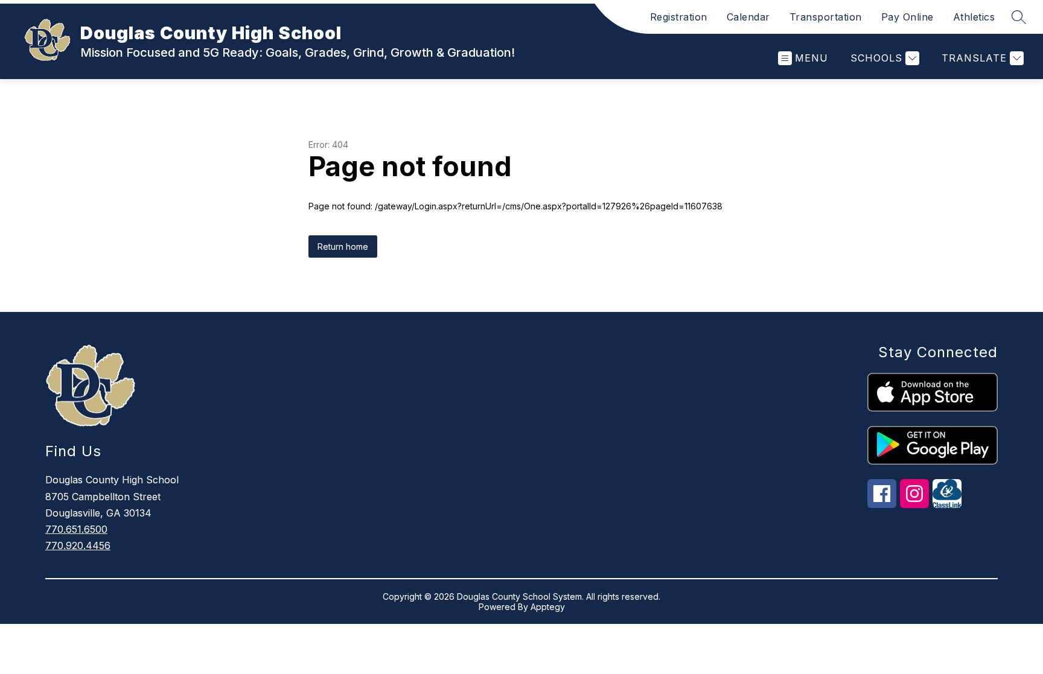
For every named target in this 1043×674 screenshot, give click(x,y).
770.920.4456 (77, 545)
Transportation (825, 17)
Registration (678, 17)
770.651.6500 (76, 529)
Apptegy (548, 607)
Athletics (974, 17)
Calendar (748, 17)
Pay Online (907, 17)
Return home (342, 246)
